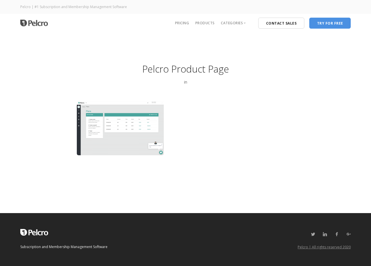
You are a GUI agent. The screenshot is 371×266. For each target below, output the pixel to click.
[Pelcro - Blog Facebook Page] (336, 234)
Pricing (182, 23)
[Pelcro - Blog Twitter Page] (313, 234)
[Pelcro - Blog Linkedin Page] (325, 234)
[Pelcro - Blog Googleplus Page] (348, 234)
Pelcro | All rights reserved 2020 (324, 247)
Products (205, 23)
